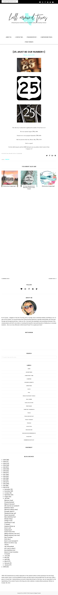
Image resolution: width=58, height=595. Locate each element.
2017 (4, 474)
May (5, 557)
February (6, 563)
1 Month (6, 544)
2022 (4, 465)
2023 (4, 463)
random (7, 159)
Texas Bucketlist (29, 416)
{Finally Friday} (8, 519)
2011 (4, 485)
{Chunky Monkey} (9, 502)
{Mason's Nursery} (9, 504)
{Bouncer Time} (8, 500)
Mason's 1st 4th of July (10, 543)
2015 (4, 478)
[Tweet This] (47, 155)
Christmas (29, 385)
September (7, 495)
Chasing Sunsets (29, 382)
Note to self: (7, 528)
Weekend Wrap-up (9, 526)
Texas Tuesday (29, 419)
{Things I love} (8, 520)
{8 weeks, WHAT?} (9, 511)
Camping (29, 379)
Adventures (29, 372)
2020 (4, 469)
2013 (4, 482)
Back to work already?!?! (11, 541)
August (6, 496)
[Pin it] (55, 155)
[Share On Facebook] (49, 155)
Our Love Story (29, 402)
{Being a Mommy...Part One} (12, 535)
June (5, 555)
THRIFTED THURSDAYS (29, 409)
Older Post (52, 278)
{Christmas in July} (9, 522)
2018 (4, 472)
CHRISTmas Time (29, 375)
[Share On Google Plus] (52, 155)
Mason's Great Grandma (11, 552)
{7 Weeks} (7, 524)
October (6, 493)
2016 (4, 476)
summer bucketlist (29, 440)
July (5, 498)
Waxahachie (29, 429)
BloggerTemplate (37, 593)
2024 (4, 461)
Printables (29, 406)
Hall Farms (29, 399)
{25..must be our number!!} (11, 506)
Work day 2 (7, 539)
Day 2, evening (8, 537)
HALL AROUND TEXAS (25, 593)
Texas (29, 412)
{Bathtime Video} (9, 508)
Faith (29, 389)
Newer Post (6, 278)
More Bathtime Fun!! (9, 550)
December (7, 489)
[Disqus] (29, 215)
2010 (4, 487)
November (7, 491)
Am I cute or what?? (9, 548)
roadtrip (29, 436)
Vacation (29, 426)
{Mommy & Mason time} (11, 509)
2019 (4, 471)
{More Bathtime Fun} (10, 517)
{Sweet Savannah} (9, 515)
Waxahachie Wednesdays (29, 433)
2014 (4, 480)
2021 (4, 467)
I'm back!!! (7, 554)
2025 (29, 368)
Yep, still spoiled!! (9, 546)
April (5, 559)
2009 (4, 567)
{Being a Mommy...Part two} (12, 533)
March (6, 561)
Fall (29, 392)
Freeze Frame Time (9, 531)
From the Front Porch (29, 395)
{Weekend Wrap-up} (10, 513)
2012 (4, 483)
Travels (29, 423)
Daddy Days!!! (8, 530)
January (6, 565)
